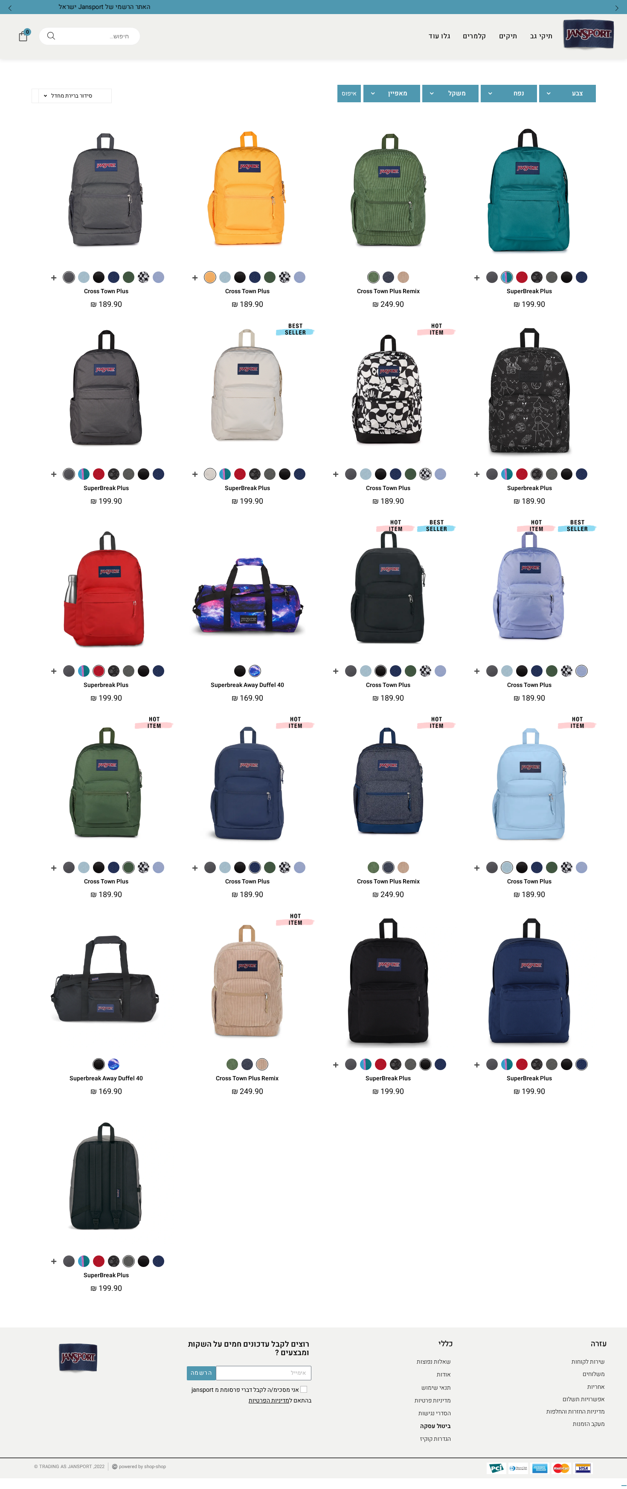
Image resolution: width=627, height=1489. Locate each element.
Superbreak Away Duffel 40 (247, 685)
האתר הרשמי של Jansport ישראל (314, 7)
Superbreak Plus (529, 488)
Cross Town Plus (106, 291)
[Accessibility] (624, 1485)
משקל (457, 93)
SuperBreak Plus (529, 291)
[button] (10, 8)
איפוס (349, 93)
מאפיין (397, 93)
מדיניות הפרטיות (269, 1400)
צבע (577, 93)
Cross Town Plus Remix (388, 291)
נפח (519, 93)
